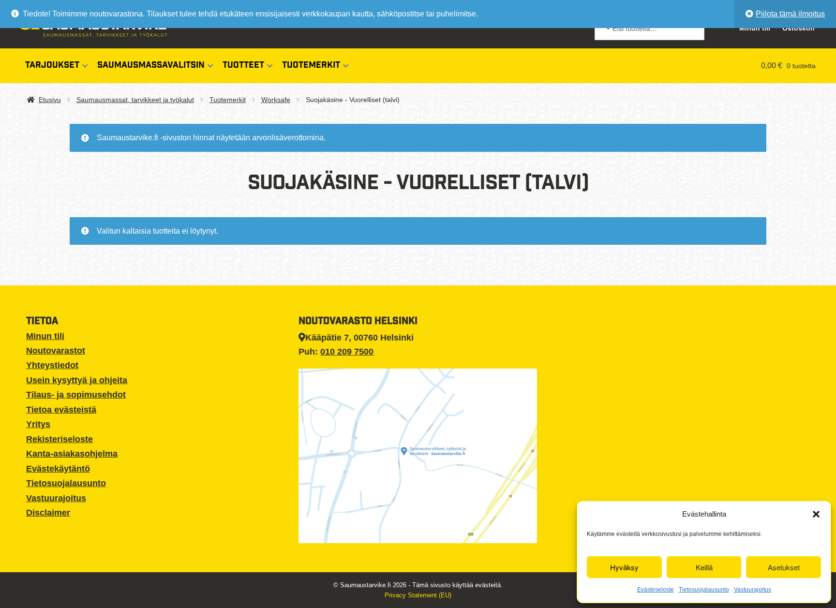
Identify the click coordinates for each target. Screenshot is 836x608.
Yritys (38, 424)
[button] (816, 514)
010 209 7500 (346, 351)
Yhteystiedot (52, 365)
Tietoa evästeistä (61, 410)
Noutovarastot (55, 351)
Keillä (704, 567)
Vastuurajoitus (752, 589)
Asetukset (784, 567)
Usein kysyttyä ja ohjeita (76, 380)
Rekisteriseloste (59, 439)
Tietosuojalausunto (704, 589)
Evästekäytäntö (58, 469)
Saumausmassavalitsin (151, 65)
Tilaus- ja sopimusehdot (76, 395)
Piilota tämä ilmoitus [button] (790, 14)
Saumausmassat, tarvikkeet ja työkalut (135, 100)
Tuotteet (243, 65)
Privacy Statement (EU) (418, 595)
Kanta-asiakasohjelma (72, 454)
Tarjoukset (52, 65)
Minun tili (45, 336)
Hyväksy (624, 567)
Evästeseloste (655, 589)
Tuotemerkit (311, 65)
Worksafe (275, 100)
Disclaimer (48, 513)
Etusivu (50, 100)
